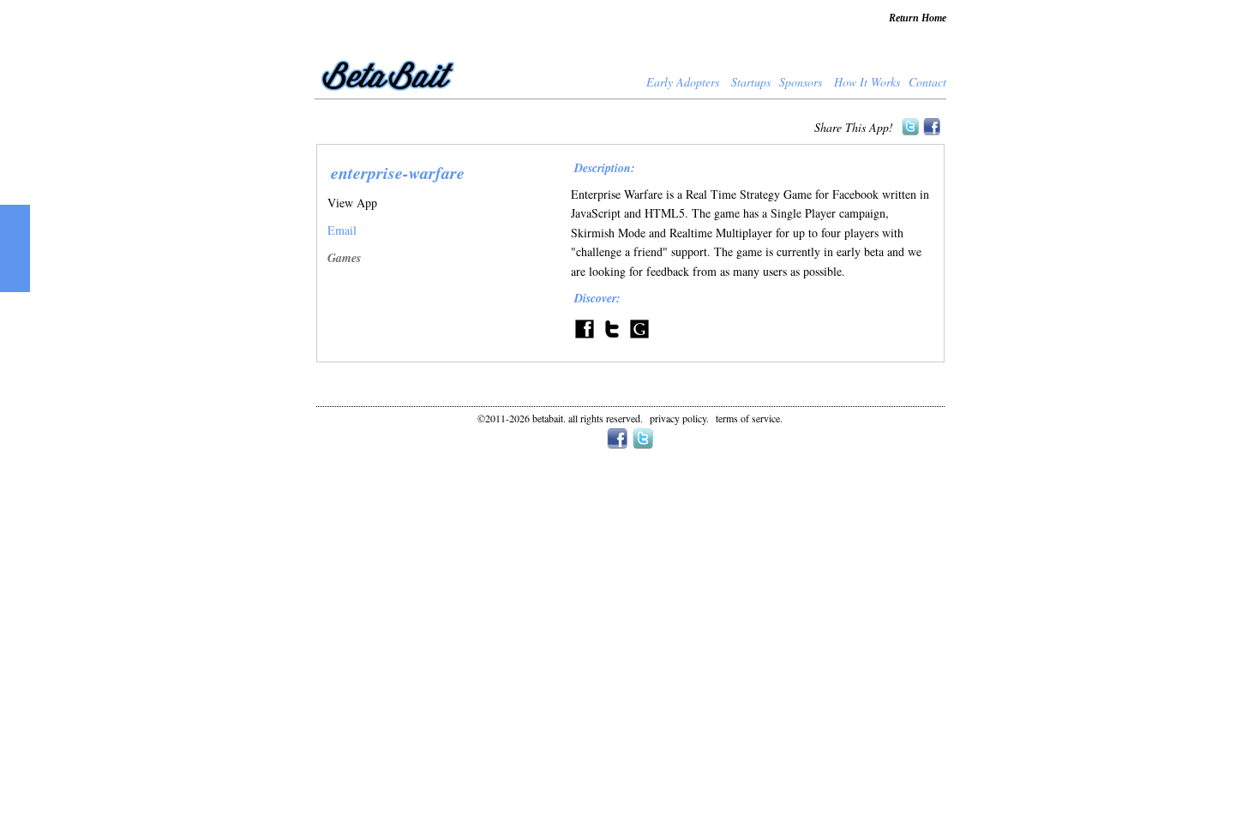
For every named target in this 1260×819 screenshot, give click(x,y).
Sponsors (800, 82)
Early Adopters (682, 82)
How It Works (867, 82)
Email (342, 230)
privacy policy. (679, 418)
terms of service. (749, 418)
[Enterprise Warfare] (639, 338)
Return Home (917, 18)
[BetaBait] (390, 93)
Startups (751, 82)
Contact (927, 82)
